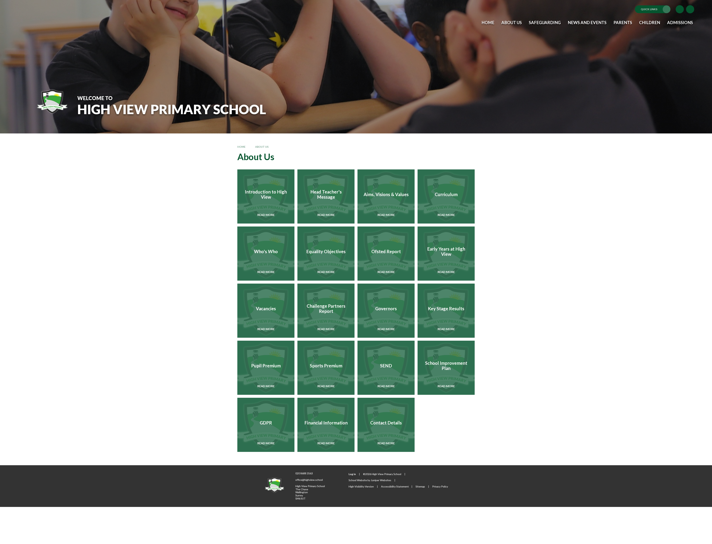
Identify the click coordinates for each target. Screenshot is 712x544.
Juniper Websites (381, 480)
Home (241, 146)
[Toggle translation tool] (680, 9)
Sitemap (420, 486)
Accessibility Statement (395, 486)
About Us (261, 146)
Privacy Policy (440, 486)
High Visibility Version (361, 486)
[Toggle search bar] (690, 9)
